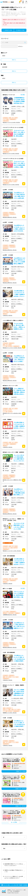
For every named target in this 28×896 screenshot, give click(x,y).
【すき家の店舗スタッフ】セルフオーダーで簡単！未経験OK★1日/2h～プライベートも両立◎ (19, 293)
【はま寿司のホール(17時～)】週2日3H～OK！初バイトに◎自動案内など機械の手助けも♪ (19, 260)
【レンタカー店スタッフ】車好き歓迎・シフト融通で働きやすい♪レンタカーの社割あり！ (19, 458)
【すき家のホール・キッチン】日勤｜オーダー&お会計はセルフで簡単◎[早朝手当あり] (19, 658)
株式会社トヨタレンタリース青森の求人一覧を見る (12, 480)
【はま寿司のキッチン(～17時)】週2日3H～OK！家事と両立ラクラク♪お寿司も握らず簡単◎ (19, 195)
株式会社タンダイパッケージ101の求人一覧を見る (12, 414)
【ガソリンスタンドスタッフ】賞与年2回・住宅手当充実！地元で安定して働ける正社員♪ (19, 594)
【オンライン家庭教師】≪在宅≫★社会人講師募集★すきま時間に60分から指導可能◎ (19, 692)
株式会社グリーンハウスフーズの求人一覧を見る (12, 347)
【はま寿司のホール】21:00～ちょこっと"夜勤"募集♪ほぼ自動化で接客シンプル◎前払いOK (19, 492)
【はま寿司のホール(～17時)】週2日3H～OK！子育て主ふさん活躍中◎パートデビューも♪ (19, 625)
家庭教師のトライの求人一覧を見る (9, 712)
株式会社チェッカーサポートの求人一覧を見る (12, 550)
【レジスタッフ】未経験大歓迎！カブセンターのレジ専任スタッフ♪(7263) (19, 526)
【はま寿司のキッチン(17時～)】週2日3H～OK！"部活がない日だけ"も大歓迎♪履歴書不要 (19, 358)
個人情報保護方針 (16, 891)
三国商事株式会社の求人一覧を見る (9, 614)
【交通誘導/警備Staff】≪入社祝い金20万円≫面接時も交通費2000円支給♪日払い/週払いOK (19, 100)
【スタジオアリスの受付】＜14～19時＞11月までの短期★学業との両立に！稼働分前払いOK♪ (19, 164)
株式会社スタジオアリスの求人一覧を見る (11, 153)
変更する (14, 59)
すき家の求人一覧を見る (7, 315)
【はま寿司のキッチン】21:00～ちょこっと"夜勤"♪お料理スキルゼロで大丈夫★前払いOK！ (19, 228)
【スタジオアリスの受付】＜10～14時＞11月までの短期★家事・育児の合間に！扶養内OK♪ (19, 133)
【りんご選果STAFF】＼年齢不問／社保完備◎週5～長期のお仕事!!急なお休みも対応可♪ (19, 391)
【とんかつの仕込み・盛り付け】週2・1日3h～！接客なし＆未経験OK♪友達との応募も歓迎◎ (19, 326)
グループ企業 (9, 891)
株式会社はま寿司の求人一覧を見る (9, 217)
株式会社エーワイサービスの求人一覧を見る (11, 122)
